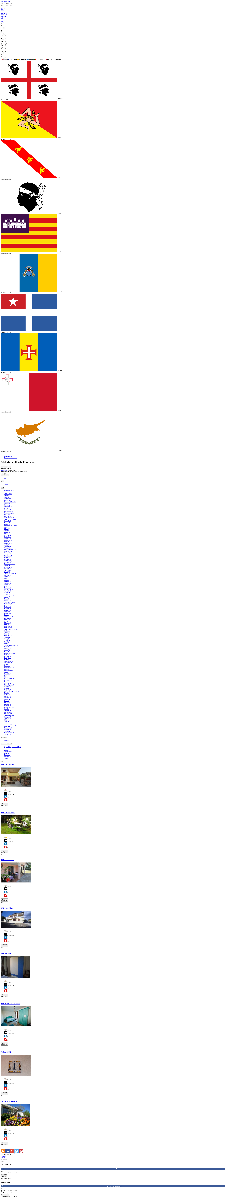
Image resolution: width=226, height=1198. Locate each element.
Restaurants (4, 14)
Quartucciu (8, 543)
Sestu (6, 634)
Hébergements (5, 13)
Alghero (8, 494)
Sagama (7, 710)
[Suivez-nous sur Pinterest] (21, 1153)
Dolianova (8, 613)
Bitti (6, 654)
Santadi (7, 631)
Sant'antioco (9, 517)
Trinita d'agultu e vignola (12, 725)
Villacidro (8, 603)
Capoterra (8, 503)
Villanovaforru (9, 732)
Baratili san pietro (10, 653)
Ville (2, 487)
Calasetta (7, 559)
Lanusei (7, 618)
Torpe (6, 554)
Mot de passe (4, 1174)
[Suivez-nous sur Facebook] (7, 1153)
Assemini (7, 581)
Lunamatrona (9, 678)
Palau (6, 624)
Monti (7, 693)
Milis (6, 621)
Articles (3, 8)
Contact (3, 1157)
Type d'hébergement (6, 743)
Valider (6, 484)
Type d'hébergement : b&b (12, 747)
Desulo (7, 666)
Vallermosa (8, 728)
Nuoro (7, 527)
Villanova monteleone (11, 645)
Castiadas (7, 583)
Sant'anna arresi (9, 715)
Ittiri (6, 677)
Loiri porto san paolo (11, 525)
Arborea (7, 578)
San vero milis (9, 713)
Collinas (7, 664)
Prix (2, 481)
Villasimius (8, 556)
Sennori (7, 718)
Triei (6, 723)
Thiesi (7, 640)
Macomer (7, 588)
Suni (6, 639)
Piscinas (7, 704)
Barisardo (8, 607)
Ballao (7, 605)
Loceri (7, 586)
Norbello (7, 696)
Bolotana (7, 656)
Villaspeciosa (9, 548)
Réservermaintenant (4, 804)
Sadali (7, 709)
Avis (2, 18)
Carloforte (8, 560)
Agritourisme (9, 751)
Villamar (7, 731)
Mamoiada (8, 682)
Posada (7, 532)
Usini (6, 599)
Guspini (7, 674)
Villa (6, 758)
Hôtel (6, 753)
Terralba (7, 575)
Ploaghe (7, 705)
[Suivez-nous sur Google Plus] (12, 1153)
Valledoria (8, 600)
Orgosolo (7, 591)
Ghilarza (7, 565)
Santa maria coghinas (11, 629)
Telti (6, 545)
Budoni (7, 557)
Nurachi (7, 697)
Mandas (7, 683)
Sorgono (7, 637)
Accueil (3, 7)
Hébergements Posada (10, 458)
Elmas (7, 615)
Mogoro (7, 689)
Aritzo (7, 650)
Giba (6, 672)
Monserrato (8, 589)
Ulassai (7, 597)
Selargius (7, 717)
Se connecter (12, 1178)
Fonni (6, 669)
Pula (6, 541)
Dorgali (7, 500)
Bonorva (7, 610)
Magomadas (8, 551)
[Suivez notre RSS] (3, 1153)
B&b (6, 750)
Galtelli (7, 584)
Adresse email (5, 1173)
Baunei (7, 522)
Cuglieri (7, 562)
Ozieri (7, 592)
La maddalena (9, 511)
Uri (6, 533)
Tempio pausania (10, 573)
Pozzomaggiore (9, 707)
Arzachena (8, 506)
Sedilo (7, 594)
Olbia (7, 497)
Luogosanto (8, 680)
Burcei (7, 659)
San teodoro (9, 513)
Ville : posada (9, 490)
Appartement (8, 756)
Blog (2, 21)
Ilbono (7, 675)
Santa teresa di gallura (11, 519)
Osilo (6, 701)
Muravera (8, 567)
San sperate (8, 712)
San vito (7, 568)
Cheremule (8, 662)
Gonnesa (7, 538)
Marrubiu (7, 686)
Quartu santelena (10, 502)
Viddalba (7, 729)
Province (3, 737)
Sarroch (7, 570)
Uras (6, 643)
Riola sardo (8, 626)
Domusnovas (9, 667)
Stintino (7, 510)
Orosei (7, 530)
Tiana (6, 721)
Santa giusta (8, 627)
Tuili (6, 642)
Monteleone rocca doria (11, 691)
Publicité (3, 1156)
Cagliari (7, 535)
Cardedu (7, 611)
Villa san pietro (9, 602)
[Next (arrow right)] (3, 1161)
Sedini (7, 632)
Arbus (7, 580)
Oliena (7, 529)
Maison (7, 755)
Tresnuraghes (9, 596)
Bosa (7, 505)
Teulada (7, 546)
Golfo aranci (8, 616)
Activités (3, 16)
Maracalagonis (9, 685)
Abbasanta (8, 648)
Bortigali (7, 658)
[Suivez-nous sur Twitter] (16, 1153)
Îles (2, 19)
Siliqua (7, 720)
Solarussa (7, 635)
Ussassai (7, 726)
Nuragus (7, 699)
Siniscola (7, 521)
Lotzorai (7, 619)
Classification (4, 475)
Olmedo (7, 623)
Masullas (7, 688)
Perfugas (7, 702)
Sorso (7, 514)
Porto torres (8, 516)
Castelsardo (8, 498)
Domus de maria (9, 564)
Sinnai (7, 572)
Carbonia (7, 537)
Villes (2, 10)
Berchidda (8, 608)
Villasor (7, 734)
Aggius (7, 576)
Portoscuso (8, 540)
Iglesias (7, 524)
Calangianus (8, 661)
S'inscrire (14, 1196)
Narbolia (7, 694)
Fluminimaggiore (10, 549)
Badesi (7, 651)
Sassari (7, 495)
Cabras (7, 508)
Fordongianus (9, 670)
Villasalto (7, 646)
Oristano (7, 553)
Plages (2, 11)
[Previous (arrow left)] (1, 1161)
